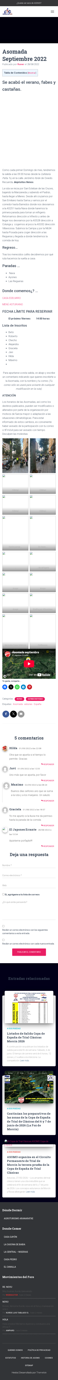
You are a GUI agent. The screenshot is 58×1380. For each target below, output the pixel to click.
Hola (5, 1319)
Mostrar (32, 73)
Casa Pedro (10, 1259)
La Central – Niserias (16, 1252)
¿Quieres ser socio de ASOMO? (29, 3)
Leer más (24, 1060)
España (37, 704)
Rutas (19, 699)
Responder (48, 764)
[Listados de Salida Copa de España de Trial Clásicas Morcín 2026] (29, 1007)
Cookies (49, 1358)
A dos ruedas (14, 1028)
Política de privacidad (39, 1350)
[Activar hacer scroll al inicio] (52, 1374)
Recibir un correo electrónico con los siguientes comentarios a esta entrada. (25, 932)
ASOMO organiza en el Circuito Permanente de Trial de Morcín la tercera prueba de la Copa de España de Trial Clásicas (29, 1164)
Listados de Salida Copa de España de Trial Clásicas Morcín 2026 (26, 1037)
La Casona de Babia (14, 1244)
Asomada (18, 704)
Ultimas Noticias (35, 699)
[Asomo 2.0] (8, 11)
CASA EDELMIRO (11, 298)
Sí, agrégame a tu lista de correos (22, 894)
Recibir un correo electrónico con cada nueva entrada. (28, 943)
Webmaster (12, 1295)
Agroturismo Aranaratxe (18, 1218)
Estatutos (10, 1358)
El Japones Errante (22, 829)
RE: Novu (7, 1287)
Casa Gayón (10, 1237)
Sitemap (29, 1365)
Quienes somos (15, 1350)
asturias (28, 704)
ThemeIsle (41, 1372)
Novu (5, 1302)
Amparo (10, 1330)
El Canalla (10, 1267)
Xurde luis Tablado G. (17, 1313)
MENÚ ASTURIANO (12, 304)
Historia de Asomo (30, 1358)
